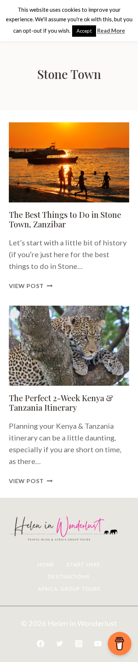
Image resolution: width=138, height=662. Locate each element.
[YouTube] (98, 643)
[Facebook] (40, 643)
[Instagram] (78, 643)
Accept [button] (84, 31)
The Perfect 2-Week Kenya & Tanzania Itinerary (61, 402)
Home (46, 565)
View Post (31, 285)
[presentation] (69, 162)
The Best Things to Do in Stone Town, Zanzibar (65, 219)
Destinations (69, 577)
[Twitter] (59, 643)
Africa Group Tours (69, 589)
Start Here (83, 565)
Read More (111, 30)
